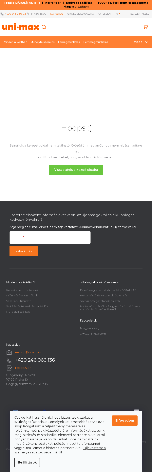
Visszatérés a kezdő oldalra (76, 170)
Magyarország (90, 328)
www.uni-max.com (93, 333)
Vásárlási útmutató (18, 301)
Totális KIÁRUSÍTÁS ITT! (22, 3)
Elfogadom (124, 420)
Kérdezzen (23, 368)
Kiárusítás (56, 13)
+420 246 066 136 (15, 13)
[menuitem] (15, 42)
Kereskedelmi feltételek (22, 290)
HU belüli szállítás (18, 311)
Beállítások (27, 462)
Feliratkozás (24, 251)
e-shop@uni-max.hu (30, 352)
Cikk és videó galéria (80, 13)
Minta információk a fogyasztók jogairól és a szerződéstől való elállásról (110, 308)
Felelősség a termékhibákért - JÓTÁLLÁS (108, 290)
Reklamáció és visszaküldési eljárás (103, 295)
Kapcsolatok (106, 13)
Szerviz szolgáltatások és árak (100, 301)
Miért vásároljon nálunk (22, 295)
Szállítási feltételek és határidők (27, 306)
